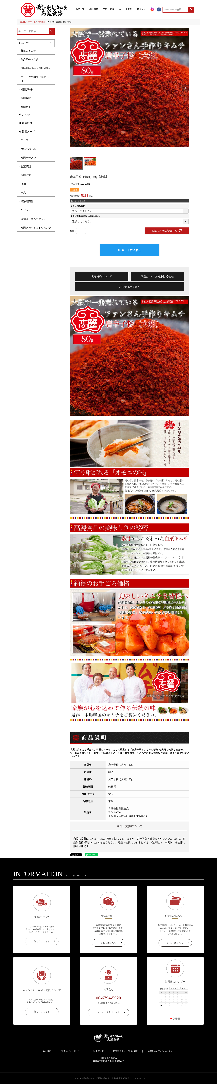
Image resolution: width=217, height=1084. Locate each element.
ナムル (26, 114)
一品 (23, 192)
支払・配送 (108, 9)
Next (185, 88)
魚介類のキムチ (29, 59)
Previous (74, 88)
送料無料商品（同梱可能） (36, 68)
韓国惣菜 (26, 107)
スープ (24, 140)
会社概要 (93, 9)
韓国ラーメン (28, 157)
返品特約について (102, 276)
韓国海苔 (26, 175)
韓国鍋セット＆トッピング (36, 227)
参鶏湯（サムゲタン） (33, 219)
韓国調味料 (27, 89)
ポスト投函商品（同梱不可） (35, 79)
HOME (23, 22)
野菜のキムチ (28, 50)
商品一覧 (80, 9)
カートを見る (125, 9)
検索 (191, 9)
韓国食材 (41, 22)
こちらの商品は (78, 206)
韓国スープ (28, 131)
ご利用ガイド (97, 1051)
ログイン (141, 9)
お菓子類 (26, 166)
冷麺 (23, 184)
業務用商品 (27, 201)
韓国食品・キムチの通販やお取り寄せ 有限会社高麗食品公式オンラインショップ (113, 1078)
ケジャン (26, 210)
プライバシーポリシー (71, 1051)
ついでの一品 (28, 149)
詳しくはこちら (42, 941)
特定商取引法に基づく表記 (125, 1051)
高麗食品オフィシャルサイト (161, 1051)
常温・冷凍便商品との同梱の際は (86, 216)
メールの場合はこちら (108, 1012)
